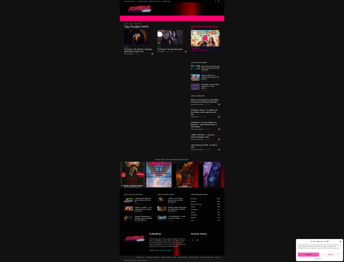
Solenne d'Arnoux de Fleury (197, 104)
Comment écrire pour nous (206, 257)
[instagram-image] (132, 174)
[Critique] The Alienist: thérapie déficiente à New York (138, 50)
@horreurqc (183, 159)
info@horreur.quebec (165, 250)
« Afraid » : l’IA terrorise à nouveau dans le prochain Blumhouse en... (175, 200)
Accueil (126, 23)
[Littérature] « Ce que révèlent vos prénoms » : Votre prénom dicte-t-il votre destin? (204, 125)
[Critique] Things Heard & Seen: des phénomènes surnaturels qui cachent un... (177, 209)
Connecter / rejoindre (143, 1)
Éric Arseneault (160, 51)
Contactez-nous (166, 1)
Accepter (308, 254)
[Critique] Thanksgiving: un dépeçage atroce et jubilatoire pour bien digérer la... (143, 218)
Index (174, 257)
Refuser (330, 254)
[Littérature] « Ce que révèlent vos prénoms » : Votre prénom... (210, 86)
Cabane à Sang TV (182, 257)
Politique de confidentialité (153, 257)
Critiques (126, 46)
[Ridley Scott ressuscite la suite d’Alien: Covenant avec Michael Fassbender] (195, 67)
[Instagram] (218, 1)
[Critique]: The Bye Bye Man (170, 49)
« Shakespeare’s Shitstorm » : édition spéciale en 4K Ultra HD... (143, 200)
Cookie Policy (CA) (193, 257)
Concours (217, 257)
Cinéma (159, 46)
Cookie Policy (317, 258)
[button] (340, 241)
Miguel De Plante (195, 116)
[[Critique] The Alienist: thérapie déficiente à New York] (138, 37)
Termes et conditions (166, 257)
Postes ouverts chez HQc (155, 1)
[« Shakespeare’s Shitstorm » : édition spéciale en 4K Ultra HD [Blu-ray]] (128, 199)
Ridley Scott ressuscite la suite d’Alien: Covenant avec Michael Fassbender (210, 68)
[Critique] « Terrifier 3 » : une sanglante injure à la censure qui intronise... (143, 209)
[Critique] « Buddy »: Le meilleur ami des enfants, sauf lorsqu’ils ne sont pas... (204, 112)
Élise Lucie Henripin (128, 53)
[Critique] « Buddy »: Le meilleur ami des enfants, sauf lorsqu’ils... (210, 77)
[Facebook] (215, 1)
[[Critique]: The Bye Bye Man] (172, 37)
